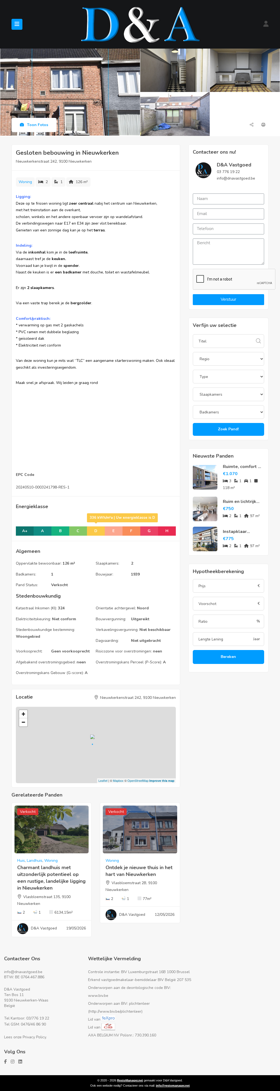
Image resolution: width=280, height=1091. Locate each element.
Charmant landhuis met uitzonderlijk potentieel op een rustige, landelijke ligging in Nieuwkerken (51, 878)
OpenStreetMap (137, 780)
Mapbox (118, 780)
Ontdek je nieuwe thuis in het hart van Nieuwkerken (139, 871)
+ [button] (23, 714)
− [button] (23, 722)
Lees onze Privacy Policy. (25, 1037)
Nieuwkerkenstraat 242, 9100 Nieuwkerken (54, 161)
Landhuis (34, 860)
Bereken (228, 656)
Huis (21, 860)
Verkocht (59, 585)
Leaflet (102, 780)
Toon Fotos (37, 124)
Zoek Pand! (228, 429)
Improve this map (161, 781)
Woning (25, 181)
